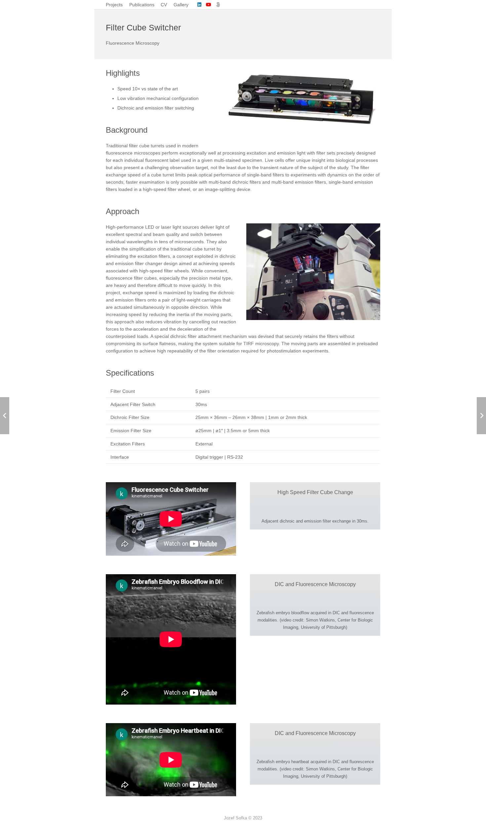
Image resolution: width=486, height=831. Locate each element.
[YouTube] (208, 4)
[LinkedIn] (199, 4)
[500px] (218, 4)
